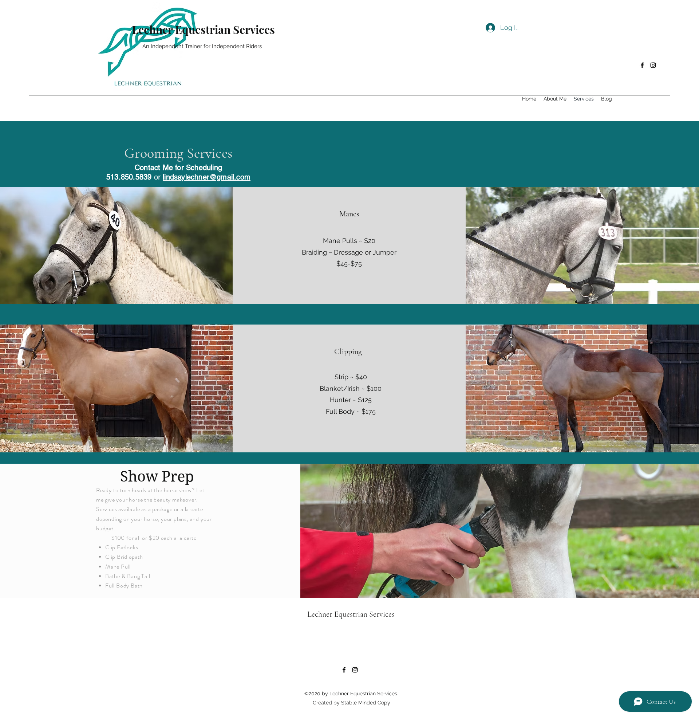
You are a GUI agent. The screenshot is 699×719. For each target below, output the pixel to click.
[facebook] (642, 65)
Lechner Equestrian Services (203, 29)
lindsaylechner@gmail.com (206, 177)
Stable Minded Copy (365, 703)
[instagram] (653, 65)
